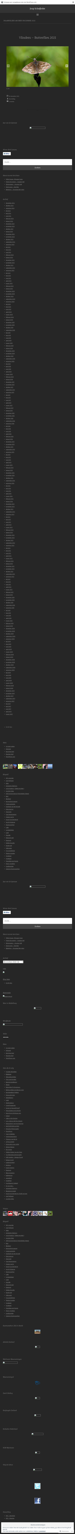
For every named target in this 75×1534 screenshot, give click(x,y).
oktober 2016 (9, 418)
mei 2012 (8, 553)
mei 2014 (8, 491)
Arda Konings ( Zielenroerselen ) (15, 788)
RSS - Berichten (10, 1516)
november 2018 (10, 353)
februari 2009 (10, 654)
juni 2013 (8, 519)
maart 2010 (9, 620)
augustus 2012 (10, 545)
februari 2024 (10, 218)
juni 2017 (8, 397)
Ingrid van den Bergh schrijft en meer (16, 1193)
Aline (7, 783)
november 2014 (10, 475)
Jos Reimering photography (14, 1155)
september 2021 (10, 268)
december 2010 (10, 597)
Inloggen (8, 749)
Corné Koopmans (11, 1105)
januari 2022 (9, 257)
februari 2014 (9, 499)
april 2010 (8, 618)
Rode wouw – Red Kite (12, 187)
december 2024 (10, 203)
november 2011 (10, 569)
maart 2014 (9, 496)
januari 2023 (9, 231)
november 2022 (10, 236)
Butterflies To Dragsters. (13, 1087)
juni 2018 (8, 366)
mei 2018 (8, 369)
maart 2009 (9, 652)
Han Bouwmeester (11, 814)
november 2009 (10, 631)
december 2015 (10, 441)
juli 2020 (8, 304)
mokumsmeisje (10, 1162)
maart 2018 (9, 374)
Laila (7, 827)
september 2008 (10, 667)
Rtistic (8, 1084)
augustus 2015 (10, 452)
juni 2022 (8, 249)
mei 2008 (8, 678)
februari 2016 (9, 436)
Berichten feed (10, 751)
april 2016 (8, 434)
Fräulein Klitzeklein (11, 1071)
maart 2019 (9, 343)
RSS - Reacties (10, 1518)
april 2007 (9, 711)
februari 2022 (10, 255)
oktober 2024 (9, 205)
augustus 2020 (10, 301)
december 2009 (10, 628)
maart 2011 (9, 589)
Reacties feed (9, 754)
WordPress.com (10, 756)
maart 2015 (9, 465)
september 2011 (10, 574)
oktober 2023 (9, 229)
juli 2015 (8, 454)
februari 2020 (10, 317)
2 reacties (11, 101)
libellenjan (8, 1074)
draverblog (12, 99)
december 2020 (10, 291)
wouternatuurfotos (11, 1136)
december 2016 (10, 413)
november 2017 (10, 384)
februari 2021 (9, 286)
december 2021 (10, 260)
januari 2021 (9, 288)
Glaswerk (8, 812)
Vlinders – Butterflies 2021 (37, 37)
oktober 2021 (9, 265)
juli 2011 (8, 579)
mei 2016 (8, 431)
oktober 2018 (9, 356)
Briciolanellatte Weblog (12, 1092)
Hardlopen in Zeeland (12, 1183)
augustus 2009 (10, 639)
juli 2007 (8, 704)
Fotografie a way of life (12, 1144)
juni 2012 (8, 550)
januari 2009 (9, 657)
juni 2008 (8, 675)
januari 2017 (9, 410)
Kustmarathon (10, 825)
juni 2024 (8, 213)
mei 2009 (8, 646)
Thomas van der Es (11, 1139)
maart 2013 (9, 527)
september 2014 (10, 480)
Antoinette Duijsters (11, 786)
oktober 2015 (9, 447)
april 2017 (8, 403)
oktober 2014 (9, 478)
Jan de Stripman (10, 822)
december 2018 (10, 351)
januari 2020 (9, 320)
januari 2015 (9, 470)
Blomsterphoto (10, 1173)
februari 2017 (9, 408)
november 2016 (10, 416)
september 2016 (10, 421)
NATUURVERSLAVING (12, 1126)
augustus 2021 (10, 270)
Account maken (10, 746)
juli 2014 (8, 486)
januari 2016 (9, 439)
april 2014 (8, 493)
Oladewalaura (10, 1103)
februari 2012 (9, 561)
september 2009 (10, 636)
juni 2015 (8, 457)
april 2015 (8, 462)
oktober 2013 (9, 509)
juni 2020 (8, 307)
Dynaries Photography (12, 1129)
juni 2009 (8, 644)
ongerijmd (9, 1178)
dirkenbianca (9, 1097)
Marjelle (8, 835)
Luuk (7, 832)
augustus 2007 (10, 701)
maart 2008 (9, 683)
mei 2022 (8, 252)
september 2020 (10, 299)
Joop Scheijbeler (37, 8)
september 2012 (10, 543)
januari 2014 (9, 501)
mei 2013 (8, 522)
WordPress (9, 1131)
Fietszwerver (9, 809)
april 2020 (9, 312)
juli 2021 (8, 273)
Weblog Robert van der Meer (14, 1152)
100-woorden (9, 778)
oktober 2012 (9, 540)
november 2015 (10, 444)
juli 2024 (8, 211)
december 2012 (10, 535)
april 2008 (9, 680)
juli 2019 (8, 332)
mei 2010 (8, 615)
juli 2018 (8, 364)
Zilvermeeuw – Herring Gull (14, 184)
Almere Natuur (10, 1147)
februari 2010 (9, 623)
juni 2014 (8, 488)
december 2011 (10, 566)
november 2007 (10, 693)
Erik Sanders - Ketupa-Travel (14, 1157)
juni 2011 (8, 582)
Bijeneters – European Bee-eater (15, 189)
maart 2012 (9, 558)
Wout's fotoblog (10, 863)
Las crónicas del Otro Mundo (14, 1121)
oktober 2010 (9, 602)
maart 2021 (9, 283)
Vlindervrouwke (10, 853)
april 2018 (9, 371)
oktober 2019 (9, 327)
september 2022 (10, 242)
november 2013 (10, 506)
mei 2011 (8, 584)
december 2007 (10, 691)
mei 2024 (8, 216)
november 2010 (10, 600)
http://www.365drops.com (13, 1113)
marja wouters (10, 1167)
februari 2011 (9, 592)
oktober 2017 (9, 387)
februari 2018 (10, 377)
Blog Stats (6, 979)
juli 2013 (8, 517)
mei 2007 (8, 709)
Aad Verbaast (10, 780)
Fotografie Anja (10, 1095)
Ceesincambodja (10, 804)
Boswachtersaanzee (11, 801)
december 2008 (10, 659)
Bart (7, 796)
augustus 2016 (10, 423)
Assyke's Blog (10, 791)
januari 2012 (9, 563)
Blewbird (8, 799)
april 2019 (8, 340)
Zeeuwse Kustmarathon (13, 869)
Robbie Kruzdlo (10, 843)
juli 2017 (8, 395)
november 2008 (10, 662)
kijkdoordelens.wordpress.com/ (15, 1090)
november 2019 (10, 325)
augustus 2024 (10, 208)
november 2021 (10, 262)
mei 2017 (8, 400)
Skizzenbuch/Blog (11, 1077)
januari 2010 (9, 626)
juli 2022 (8, 247)
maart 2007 (9, 714)
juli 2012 (8, 548)
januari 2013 (9, 532)
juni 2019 (8, 335)
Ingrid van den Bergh (12, 819)
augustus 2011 (10, 576)
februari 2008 (10, 685)
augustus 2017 (10, 392)
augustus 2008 (10, 670)
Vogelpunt (8, 856)
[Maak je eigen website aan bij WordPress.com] (37, 2)
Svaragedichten (10, 851)
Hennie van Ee (10, 817)
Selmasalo (9, 848)
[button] (66, 65)
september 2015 (10, 449)
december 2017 (10, 382)
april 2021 (8, 281)
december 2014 (10, 473)
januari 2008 (9, 688)
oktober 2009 (10, 633)
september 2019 (10, 330)
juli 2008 (8, 672)
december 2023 (10, 224)
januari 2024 (9, 221)
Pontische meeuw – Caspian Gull (15, 182)
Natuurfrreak (10, 838)
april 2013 (8, 524)
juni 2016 (8, 428)
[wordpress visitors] (6, 1037)
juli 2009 (8, 641)
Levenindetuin (10, 830)
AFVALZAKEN (10, 1142)
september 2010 (10, 605)
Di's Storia (9, 1149)
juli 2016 (8, 426)
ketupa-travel (9, 1160)
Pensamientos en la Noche (13, 1110)
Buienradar (7, 993)
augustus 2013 (10, 514)
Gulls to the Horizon (11, 1118)
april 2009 (9, 649)
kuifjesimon (9, 1175)
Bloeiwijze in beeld (11, 1191)
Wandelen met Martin (12, 861)
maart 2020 (9, 314)
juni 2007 (8, 706)
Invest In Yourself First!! (13, 1108)
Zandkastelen (9, 866)
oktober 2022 (9, 239)
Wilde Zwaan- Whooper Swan (14, 179)
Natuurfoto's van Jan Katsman (14, 1123)
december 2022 (10, 234)
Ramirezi (8, 840)
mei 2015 (8, 460)
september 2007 (10, 698)
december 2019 (10, 322)
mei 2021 (8, 278)
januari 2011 (9, 595)
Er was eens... (10, 1186)
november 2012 (10, 537)
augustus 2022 (10, 244)
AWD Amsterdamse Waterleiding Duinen (17, 793)
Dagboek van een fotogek (13, 806)
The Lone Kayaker (11, 1079)
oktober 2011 (9, 571)
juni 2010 (8, 613)
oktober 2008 (10, 665)
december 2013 (10, 504)
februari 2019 (9, 345)
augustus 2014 (10, 483)
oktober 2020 (9, 296)
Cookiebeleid (42, 1531)
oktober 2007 (9, 696)
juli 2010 (8, 610)
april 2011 (8, 587)
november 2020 (10, 294)
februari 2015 (9, 467)
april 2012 (8, 556)
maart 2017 (9, 405)
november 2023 (10, 226)
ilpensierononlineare (11, 1082)
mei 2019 (8, 338)
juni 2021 (8, 275)
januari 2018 (9, 379)
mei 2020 (8, 309)
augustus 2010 (10, 608)
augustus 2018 (10, 361)
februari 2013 (9, 530)
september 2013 (10, 512)
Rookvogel (9, 845)
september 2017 (10, 390)
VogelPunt (9, 1180)
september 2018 (10, 358)
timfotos (8, 1165)
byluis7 (8, 1116)
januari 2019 (9, 348)
